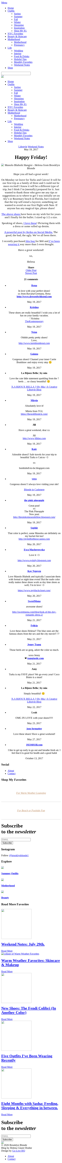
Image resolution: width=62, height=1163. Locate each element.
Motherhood (14, 39)
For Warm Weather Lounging (31, 793)
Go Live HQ (18, 1150)
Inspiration (19, 28)
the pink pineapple (34, 500)
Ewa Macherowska (34, 549)
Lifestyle (22, 146)
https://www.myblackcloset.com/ (34, 590)
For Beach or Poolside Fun (31, 810)
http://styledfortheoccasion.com (34, 539)
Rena (34, 285)
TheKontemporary (34, 321)
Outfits (11, 10)
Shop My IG (20, 30)
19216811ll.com (34, 744)
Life (10, 47)
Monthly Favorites (23, 62)
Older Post (31, 270)
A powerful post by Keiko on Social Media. (28, 232)
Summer (18, 16)
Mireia (34, 400)
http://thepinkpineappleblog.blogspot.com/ (34, 517)
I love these (30, 223)
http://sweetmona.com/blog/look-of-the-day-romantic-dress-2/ (34, 613)
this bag (30, 241)
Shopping (19, 25)
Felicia (34, 625)
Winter (17, 22)
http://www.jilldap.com (34, 438)
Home (11, 8)
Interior (17, 53)
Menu (4, 2)
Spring (17, 13)
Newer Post (31, 273)
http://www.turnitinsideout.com (34, 343)
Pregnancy (19, 45)
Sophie (34, 527)
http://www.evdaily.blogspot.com (34, 560)
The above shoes (11, 214)
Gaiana (34, 354)
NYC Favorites (15, 33)
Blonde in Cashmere (34, 489)
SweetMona (34, 601)
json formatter (34, 728)
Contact (11, 773)
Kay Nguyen (34, 571)
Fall (16, 19)
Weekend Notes (22, 65)
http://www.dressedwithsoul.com (34, 296)
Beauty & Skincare (17, 36)
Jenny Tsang (34, 644)
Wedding (18, 50)
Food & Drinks (21, 56)
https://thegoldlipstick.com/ (34, 414)
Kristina (34, 307)
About (11, 770)
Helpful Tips (20, 59)
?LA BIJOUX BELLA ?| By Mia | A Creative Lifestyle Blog (34, 388)
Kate (34, 449)
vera (34, 478)
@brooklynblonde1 (19, 855)
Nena (34, 332)
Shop (10, 67)
